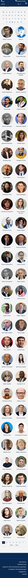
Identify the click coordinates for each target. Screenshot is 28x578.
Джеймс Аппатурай (7, 366)
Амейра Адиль (21, 143)
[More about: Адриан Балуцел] (21, 513)
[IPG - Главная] (4, 2)
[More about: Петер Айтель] (21, 170)
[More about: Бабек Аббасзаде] (21, 49)
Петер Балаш (21, 503)
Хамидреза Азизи (21, 160)
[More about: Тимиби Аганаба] (21, 101)
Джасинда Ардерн (21, 366)
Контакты (22, 562)
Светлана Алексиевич (7, 211)
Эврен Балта (7, 520)
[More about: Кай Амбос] (7, 291)
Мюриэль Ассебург (7, 418)
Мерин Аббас (7, 56)
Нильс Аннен (7, 349)
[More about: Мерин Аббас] (7, 49)
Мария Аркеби (7, 383)
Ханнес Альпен (21, 264)
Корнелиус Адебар (21, 126)
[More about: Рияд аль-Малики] (21, 239)
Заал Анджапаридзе (7, 332)
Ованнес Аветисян (21, 92)
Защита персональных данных (14, 567)
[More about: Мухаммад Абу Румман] (21, 66)
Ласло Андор (21, 332)
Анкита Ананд (21, 298)
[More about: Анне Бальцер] (21, 530)
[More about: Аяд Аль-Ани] (7, 239)
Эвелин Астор (7, 435)
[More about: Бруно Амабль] (21, 274)
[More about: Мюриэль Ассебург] (7, 410)
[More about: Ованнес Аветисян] (21, 84)
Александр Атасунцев (21, 435)
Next (11, 545)
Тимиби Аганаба (21, 109)
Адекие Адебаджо (7, 126)
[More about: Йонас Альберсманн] (7, 257)
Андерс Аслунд (21, 401)
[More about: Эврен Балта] (7, 513)
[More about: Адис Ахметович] (7, 461)
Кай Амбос (7, 298)
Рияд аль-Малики (21, 247)
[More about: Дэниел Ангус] (7, 308)
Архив (24, 574)
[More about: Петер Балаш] (21, 495)
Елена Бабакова (21, 469)
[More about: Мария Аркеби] (7, 376)
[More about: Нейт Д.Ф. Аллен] (7, 222)
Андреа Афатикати (21, 452)
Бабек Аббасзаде (21, 56)
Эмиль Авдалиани (7, 92)
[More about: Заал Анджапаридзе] (7, 325)
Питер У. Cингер (7, 39)
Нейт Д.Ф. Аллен (7, 230)
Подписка (22, 572)
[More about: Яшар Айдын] (7, 170)
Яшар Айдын (7, 177)
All (3, 12)
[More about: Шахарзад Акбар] (7, 187)
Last (16, 545)
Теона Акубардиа (21, 194)
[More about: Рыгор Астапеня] (21, 410)
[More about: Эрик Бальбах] (7, 530)
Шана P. (21, 39)
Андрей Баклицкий (21, 486)
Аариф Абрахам (7, 73)
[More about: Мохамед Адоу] (7, 153)
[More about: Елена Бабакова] (21, 461)
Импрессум (22, 564)
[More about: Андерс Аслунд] (21, 393)
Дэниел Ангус (7, 315)
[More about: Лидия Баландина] (7, 495)
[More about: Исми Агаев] (7, 101)
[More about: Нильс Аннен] (7, 342)
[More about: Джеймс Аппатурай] (7, 359)
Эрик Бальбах (7, 537)
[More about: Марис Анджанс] (21, 308)
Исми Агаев (7, 109)
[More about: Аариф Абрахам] (7, 66)
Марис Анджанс (21, 315)
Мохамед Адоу (7, 160)
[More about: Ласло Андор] (21, 325)
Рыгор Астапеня (21, 418)
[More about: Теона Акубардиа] (21, 187)
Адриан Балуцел (21, 520)
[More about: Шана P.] (21, 31)
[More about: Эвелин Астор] (7, 427)
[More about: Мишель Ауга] (7, 444)
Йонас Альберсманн (7, 264)
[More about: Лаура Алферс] (21, 222)
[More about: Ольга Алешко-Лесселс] (21, 204)
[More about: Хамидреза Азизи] (21, 153)
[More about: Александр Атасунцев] (21, 427)
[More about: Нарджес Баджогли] (7, 478)
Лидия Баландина (7, 503)
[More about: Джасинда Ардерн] (21, 359)
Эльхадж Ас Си (21, 383)
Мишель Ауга (7, 452)
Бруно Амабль (21, 281)
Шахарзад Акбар (7, 194)
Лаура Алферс (21, 230)
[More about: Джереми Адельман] (7, 135)
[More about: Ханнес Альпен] (21, 257)
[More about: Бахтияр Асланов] (7, 393)
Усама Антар (21, 349)
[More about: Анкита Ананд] (21, 291)
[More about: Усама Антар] (21, 342)
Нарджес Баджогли (7, 486)
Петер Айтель (21, 177)
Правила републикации (17, 569)
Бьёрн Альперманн (7, 281)
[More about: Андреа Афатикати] (21, 444)
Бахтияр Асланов (7, 401)
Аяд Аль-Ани (7, 247)
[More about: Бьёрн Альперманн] (7, 274)
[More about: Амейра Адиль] (21, 135)
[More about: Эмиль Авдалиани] (7, 84)
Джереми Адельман (7, 143)
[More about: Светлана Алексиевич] (7, 204)
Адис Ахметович (7, 469)
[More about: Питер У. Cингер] (7, 31)
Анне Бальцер (21, 537)
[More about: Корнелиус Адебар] (21, 118)
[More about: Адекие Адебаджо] (7, 118)
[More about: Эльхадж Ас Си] (21, 376)
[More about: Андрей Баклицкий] (21, 478)
